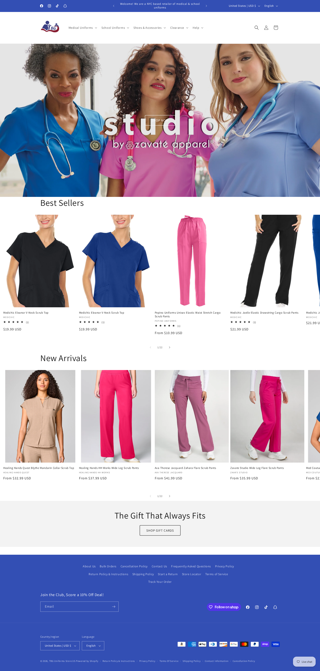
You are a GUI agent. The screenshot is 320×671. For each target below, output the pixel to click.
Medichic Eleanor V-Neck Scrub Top (26, 312)
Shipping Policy (143, 574)
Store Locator (191, 574)
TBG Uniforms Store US (62, 661)
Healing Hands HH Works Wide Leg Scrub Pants (109, 468)
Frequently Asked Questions (191, 566)
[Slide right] (169, 347)
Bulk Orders (108, 566)
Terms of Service (216, 574)
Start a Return (168, 574)
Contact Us (159, 566)
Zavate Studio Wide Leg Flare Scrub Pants (257, 468)
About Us (89, 566)
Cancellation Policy (134, 566)
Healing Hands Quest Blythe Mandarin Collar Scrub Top (38, 468)
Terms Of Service (169, 661)
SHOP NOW (160, 120)
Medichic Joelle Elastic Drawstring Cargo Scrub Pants (264, 312)
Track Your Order (160, 582)
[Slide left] (150, 347)
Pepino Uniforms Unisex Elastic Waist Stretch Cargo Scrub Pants (188, 314)
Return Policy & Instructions (108, 574)
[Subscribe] (113, 607)
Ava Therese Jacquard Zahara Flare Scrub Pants (185, 468)
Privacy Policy (224, 566)
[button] (82, 27)
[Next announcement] (206, 6)
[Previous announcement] (113, 6)
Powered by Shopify (87, 661)
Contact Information (216, 661)
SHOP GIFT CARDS (160, 530)
